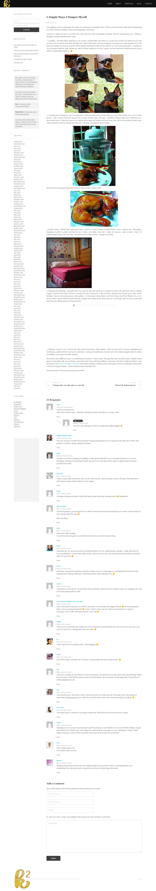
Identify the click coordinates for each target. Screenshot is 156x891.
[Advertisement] (27, 470)
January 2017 (18, 248)
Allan (58, 528)
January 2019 (18, 201)
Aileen (59, 722)
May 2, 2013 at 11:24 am (64, 509)
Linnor (59, 654)
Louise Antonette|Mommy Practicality (70, 601)
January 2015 (18, 292)
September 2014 (19, 301)
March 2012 (18, 368)
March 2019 (18, 197)
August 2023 (18, 141)
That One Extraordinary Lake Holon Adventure (26, 124)
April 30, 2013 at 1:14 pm (80, 423)
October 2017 (18, 228)
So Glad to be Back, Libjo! (23, 59)
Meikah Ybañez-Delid (64, 436)
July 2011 (17, 386)
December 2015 (19, 268)
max (58, 743)
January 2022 (18, 155)
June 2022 (17, 148)
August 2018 (18, 208)
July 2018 (17, 210)
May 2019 (17, 192)
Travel (16, 424)
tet (57, 639)
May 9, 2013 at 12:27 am (64, 642)
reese (58, 405)
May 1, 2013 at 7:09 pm (64, 493)
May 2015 (17, 284)
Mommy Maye (61, 506)
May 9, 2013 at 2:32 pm (64, 692)
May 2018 (17, 215)
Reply (58, 416)
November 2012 (19, 350)
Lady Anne (60, 707)
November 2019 (19, 184)
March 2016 (18, 261)
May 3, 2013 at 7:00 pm (64, 568)
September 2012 (19, 355)
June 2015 (17, 281)
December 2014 (19, 295)
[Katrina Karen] (22, 879)
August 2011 (18, 384)
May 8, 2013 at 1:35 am (64, 624)
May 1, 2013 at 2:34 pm (64, 476)
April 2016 (17, 259)
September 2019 (19, 188)
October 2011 (18, 379)
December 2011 (19, 375)
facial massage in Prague (69, 364)
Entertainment (20, 409)
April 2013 (17, 339)
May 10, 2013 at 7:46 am (64, 725)
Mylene (59, 760)
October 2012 (18, 352)
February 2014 (19, 317)
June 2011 (17, 388)
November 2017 (19, 226)
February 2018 (19, 221)
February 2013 (19, 344)
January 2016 (18, 266)
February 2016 (19, 264)
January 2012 (18, 372)
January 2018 (18, 224)
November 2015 (19, 270)
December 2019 (19, 181)
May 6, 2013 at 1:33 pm (64, 586)
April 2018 (17, 217)
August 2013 (18, 330)
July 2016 (17, 252)
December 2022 (19, 144)
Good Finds (18, 413)
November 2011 (19, 377)
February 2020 (19, 177)
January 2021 (18, 164)
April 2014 (17, 312)
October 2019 (18, 186)
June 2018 (17, 212)
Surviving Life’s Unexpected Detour (26, 50)
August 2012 (18, 357)
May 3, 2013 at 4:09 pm (64, 548)
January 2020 (18, 179)
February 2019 (19, 199)
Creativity (18, 406)
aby (58, 690)
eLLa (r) (59, 584)
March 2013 (18, 341)
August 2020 (18, 168)
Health (16, 415)
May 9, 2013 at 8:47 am (64, 657)
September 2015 (19, 275)
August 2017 (18, 232)
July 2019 (17, 190)
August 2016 (18, 250)
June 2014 (17, 308)
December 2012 (19, 348)
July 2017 (17, 235)
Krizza (59, 566)
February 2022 (19, 152)
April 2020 (17, 172)
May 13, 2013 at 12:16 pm (64, 763)
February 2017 (19, 246)
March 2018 (18, 219)
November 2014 (19, 297)
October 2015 (18, 272)
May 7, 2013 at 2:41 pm (64, 604)
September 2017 (19, 230)
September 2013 (19, 328)
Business (17, 404)
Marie (58, 453)
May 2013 (17, 337)
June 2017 (17, 237)
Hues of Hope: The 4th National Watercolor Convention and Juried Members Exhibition (26, 84)
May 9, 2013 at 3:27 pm (64, 710)
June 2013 (17, 335)
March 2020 (18, 175)
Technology (19, 422)
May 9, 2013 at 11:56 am (64, 672)
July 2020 (17, 170)
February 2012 (19, 370)
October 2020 (18, 166)
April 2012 (17, 366)
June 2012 (17, 361)
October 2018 (18, 204)
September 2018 (19, 206)
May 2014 (17, 310)
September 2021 (19, 157)
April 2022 (17, 150)
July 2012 (17, 359)
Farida (59, 491)
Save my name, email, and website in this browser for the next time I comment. (79, 817)
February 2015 (19, 290)
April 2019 (17, 195)
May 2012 (17, 364)
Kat (58, 669)
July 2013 (17, 332)
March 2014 (18, 315)
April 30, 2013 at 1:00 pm (64, 438)
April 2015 (17, 286)
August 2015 (18, 277)
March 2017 (18, 244)
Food (16, 411)
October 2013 (18, 326)
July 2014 (17, 306)
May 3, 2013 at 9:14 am (64, 531)
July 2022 (17, 146)
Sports (17, 420)
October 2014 (18, 299)
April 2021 (17, 159)
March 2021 (18, 161)
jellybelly (60, 473)
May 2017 (17, 239)
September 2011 (19, 381)
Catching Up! (18, 62)
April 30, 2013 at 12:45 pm (65, 407)
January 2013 (18, 346)
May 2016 (17, 257)
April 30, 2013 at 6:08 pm (64, 456)
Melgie (59, 622)
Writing (17, 426)
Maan (58, 546)
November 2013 (19, 324)
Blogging (17, 402)
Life (15, 418)
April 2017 (17, 241)
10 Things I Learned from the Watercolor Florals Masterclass (26, 96)
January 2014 (18, 319)
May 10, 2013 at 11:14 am (64, 745)
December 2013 (19, 321)
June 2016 (17, 255)
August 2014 (18, 304)
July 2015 (17, 279)
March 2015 (18, 288)
